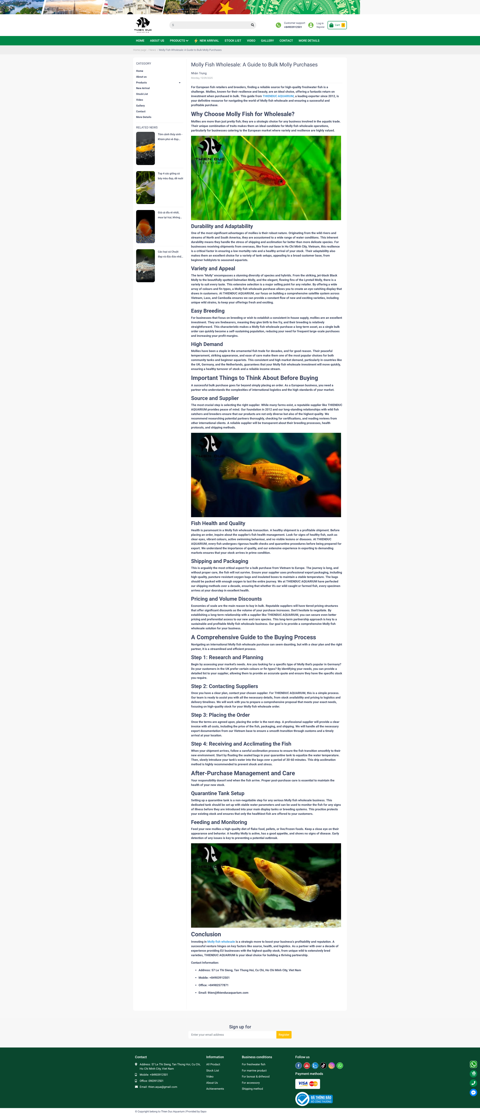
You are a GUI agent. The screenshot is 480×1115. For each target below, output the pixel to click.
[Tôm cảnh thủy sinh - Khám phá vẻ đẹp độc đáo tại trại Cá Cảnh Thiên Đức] (145, 148)
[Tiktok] (323, 1066)
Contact (141, 111)
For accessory (251, 1082)
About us (141, 76)
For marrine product (254, 1070)
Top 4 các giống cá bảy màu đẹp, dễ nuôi (170, 176)
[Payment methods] (307, 1083)
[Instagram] (332, 1066)
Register (320, 27)
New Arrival (143, 88)
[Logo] (314, 1099)
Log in (320, 23)
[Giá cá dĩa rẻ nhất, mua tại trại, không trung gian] (145, 226)
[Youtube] (307, 1066)
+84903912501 (293, 27)
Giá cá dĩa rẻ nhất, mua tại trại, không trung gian (169, 215)
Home (139, 70)
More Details (143, 117)
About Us (212, 1082)
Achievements (215, 1088)
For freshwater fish (253, 1064)
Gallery (140, 105)
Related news (147, 127)
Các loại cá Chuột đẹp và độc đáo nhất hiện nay (170, 254)
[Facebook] (299, 1066)
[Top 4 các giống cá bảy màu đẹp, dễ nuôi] (145, 187)
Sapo (203, 1111)
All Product (213, 1064)
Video (139, 99)
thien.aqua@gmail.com (162, 1087)
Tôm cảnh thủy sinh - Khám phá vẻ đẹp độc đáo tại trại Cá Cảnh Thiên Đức (170, 137)
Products (141, 82)
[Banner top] (240, 7)
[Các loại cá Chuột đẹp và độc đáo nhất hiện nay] (145, 265)
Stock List (142, 93)
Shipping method (252, 1088)
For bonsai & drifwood (255, 1076)
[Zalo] (315, 1066)
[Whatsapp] (340, 1066)
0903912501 (156, 1081)
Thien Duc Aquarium (172, 1111)
